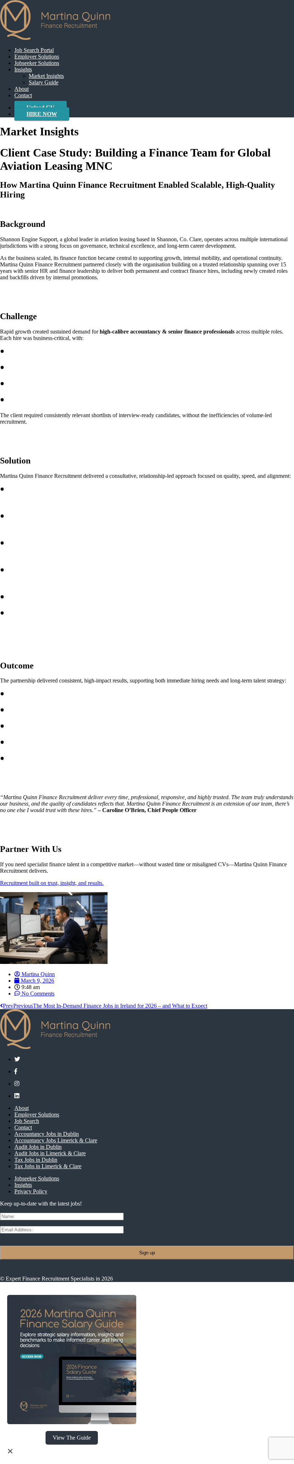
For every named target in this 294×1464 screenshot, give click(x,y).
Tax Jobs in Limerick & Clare (47, 1166)
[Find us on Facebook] (15, 1071)
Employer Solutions (36, 56)
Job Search (26, 1121)
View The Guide (72, 1438)
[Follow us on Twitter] (17, 1059)
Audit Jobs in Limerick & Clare (50, 1153)
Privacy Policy (30, 1191)
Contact (23, 95)
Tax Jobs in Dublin (35, 1160)
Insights (23, 69)
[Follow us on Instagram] (16, 1084)
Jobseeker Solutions (36, 63)
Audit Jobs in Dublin (38, 1147)
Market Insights (46, 76)
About (21, 89)
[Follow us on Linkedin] (16, 1096)
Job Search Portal (34, 50)
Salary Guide (43, 82)
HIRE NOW (42, 114)
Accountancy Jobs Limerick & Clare (55, 1140)
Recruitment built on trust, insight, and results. (52, 883)
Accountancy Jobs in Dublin (46, 1134)
